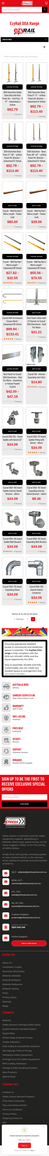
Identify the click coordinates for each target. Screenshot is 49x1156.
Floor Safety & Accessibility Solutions (21, 1046)
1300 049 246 (18, 927)
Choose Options (12, 87)
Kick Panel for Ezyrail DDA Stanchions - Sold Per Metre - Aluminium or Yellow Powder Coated (12, 380)
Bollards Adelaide (11, 976)
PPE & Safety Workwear (14, 1063)
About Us (7, 963)
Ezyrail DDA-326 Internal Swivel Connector (36, 589)
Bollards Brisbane (11, 980)
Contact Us (8, 1092)
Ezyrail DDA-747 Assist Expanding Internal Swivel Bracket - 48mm (36, 490)
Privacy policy (9, 997)
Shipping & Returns (12, 1118)
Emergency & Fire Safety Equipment (21, 1059)
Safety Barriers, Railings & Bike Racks (21, 1025)
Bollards (6, 1020)
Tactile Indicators (11, 1042)
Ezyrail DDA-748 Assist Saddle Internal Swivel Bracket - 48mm (12, 490)
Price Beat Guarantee (13, 1101)
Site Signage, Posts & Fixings (17, 1050)
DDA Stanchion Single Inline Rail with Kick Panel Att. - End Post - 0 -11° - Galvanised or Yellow (12, 98)
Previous (19, 619)
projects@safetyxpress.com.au (26, 918)
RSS (4, 1122)
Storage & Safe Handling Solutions (19, 1068)
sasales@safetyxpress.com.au (25, 906)
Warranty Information (13, 971)
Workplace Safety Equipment (17, 1055)
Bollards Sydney (10, 988)
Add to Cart (12, 205)
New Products (9, 1072)
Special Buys (8, 1076)
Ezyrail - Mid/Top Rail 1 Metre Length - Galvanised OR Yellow (12, 265)
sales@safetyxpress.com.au (24, 895)
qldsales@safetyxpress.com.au (32, 872)
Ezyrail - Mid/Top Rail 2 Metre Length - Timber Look (12, 214)
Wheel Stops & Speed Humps (17, 1037)
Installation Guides (12, 967)
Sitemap (6, 1001)
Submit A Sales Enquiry (29, 943)
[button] (44, 47)
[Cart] (46, 3)
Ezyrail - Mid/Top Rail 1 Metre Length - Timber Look (36, 214)
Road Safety (8, 1033)
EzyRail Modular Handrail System (19, 1029)
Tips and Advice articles (14, 1105)
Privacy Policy (9, 1114)
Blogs (5, 1006)
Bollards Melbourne (12, 984)
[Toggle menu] (3, 3)
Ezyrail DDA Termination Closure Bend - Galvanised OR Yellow (12, 321)
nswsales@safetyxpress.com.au (26, 883)
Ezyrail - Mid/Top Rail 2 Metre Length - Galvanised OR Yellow (36, 265)
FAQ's (5, 993)
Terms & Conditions (12, 1109)
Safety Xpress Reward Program (18, 1096)
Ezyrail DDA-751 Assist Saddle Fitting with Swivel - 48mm (36, 439)
